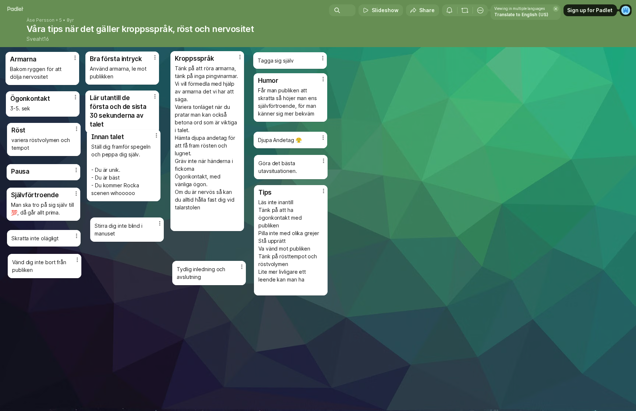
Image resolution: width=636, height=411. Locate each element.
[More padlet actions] (480, 10)
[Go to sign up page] (626, 10)
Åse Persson (40, 20)
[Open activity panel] (449, 10)
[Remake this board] (464, 10)
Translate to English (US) (521, 14)
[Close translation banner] (556, 9)
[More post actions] (240, 57)
